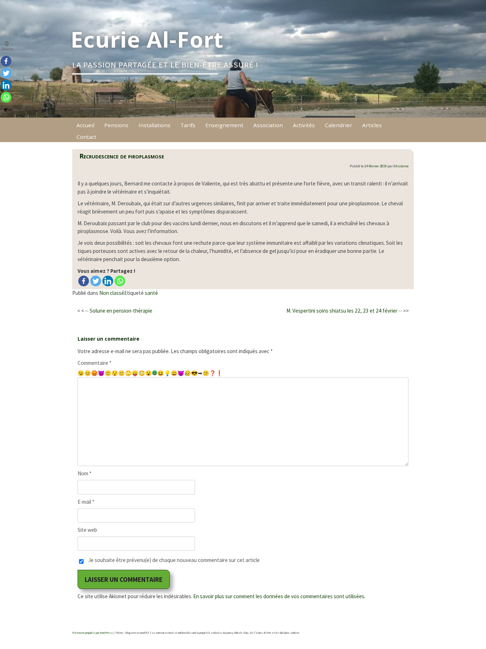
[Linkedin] (107, 281)
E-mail (86, 501)
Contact (86, 136)
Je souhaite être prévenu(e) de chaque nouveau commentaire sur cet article (174, 560)
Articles (372, 125)
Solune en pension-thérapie (121, 310)
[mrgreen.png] (154, 372)
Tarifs (187, 125)
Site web (87, 529)
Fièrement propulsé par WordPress (92, 632)
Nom (84, 473)
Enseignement (224, 125)
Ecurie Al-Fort (146, 39)
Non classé (111, 293)
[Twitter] (95, 281)
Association (268, 125)
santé (151, 293)
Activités (304, 125)
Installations (154, 125)
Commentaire (94, 362)
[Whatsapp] (120, 281)
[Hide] (6, 110)
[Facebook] (83, 281)
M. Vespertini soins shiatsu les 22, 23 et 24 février (341, 310)
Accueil (85, 125)
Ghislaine (400, 166)
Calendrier (338, 125)
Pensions (116, 125)
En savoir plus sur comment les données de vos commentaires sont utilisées (278, 596)
